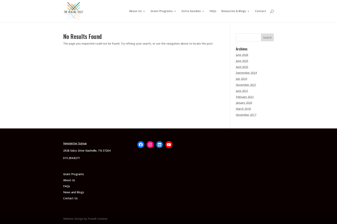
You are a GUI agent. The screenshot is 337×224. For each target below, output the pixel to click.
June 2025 (242, 61)
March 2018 (243, 109)
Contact (260, 11)
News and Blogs (73, 192)
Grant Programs (162, 11)
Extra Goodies (191, 11)
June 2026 (242, 55)
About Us (135, 11)
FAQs (213, 11)
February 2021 (245, 97)
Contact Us (70, 198)
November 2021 (246, 85)
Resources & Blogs (233, 11)
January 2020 (244, 103)
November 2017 (246, 115)
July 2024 (241, 79)
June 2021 (242, 91)
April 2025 (242, 67)
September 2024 (246, 73)
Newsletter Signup (75, 143)
